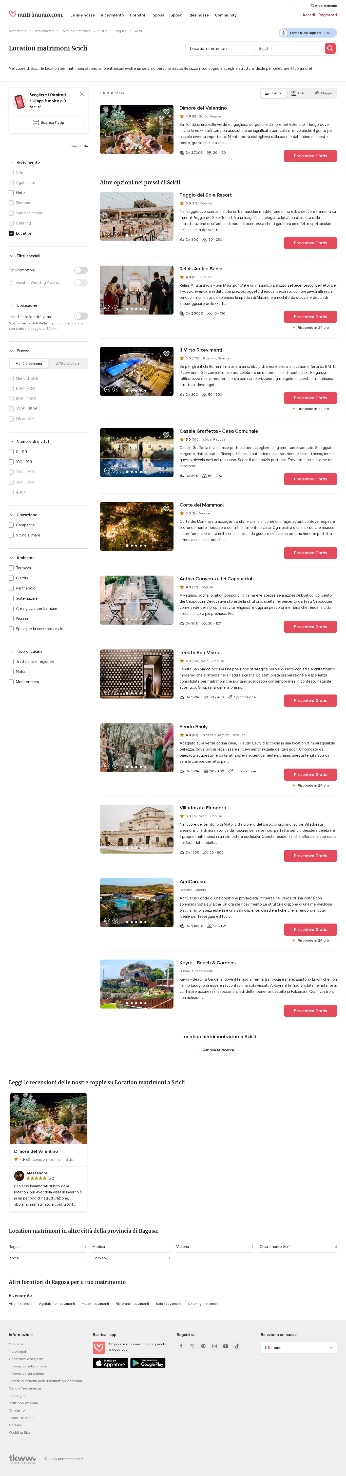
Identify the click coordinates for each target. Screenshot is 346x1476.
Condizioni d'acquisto (26, 1359)
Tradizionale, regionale (35, 661)
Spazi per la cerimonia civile (39, 628)
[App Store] (110, 1367)
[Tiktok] (236, 1346)
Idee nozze (198, 15)
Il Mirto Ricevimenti (201, 350)
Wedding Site (19, 1432)
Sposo (176, 15)
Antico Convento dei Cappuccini (216, 579)
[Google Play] (148, 1367)
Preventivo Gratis (310, 156)
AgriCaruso (192, 882)
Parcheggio (25, 588)
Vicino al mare (28, 535)
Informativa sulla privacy (28, 1366)
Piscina (22, 618)
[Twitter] (192, 1346)
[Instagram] (214, 1346)
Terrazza (23, 567)
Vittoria (182, 1246)
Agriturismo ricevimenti (57, 1303)
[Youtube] (225, 1346)
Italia (277, 1348)
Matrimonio (18, 31)
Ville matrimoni (20, 1303)
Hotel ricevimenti (95, 1303)
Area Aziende (325, 6)
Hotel (21, 192)
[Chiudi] (82, 94)
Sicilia (103, 31)
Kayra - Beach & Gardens (208, 963)
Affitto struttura (68, 363)
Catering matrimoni (203, 1303)
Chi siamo (17, 1410)
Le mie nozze (82, 15)
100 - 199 (24, 461)
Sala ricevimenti (168, 1303)
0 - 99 (21, 451)
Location (24, 233)
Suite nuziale (27, 598)
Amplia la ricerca (218, 1050)
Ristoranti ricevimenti (132, 1303)
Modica (98, 1246)
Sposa (158, 15)
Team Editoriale (21, 1418)
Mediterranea (27, 681)
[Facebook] (181, 1346)
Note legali (18, 1351)
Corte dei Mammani (202, 505)
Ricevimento (112, 15)
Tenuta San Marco (200, 653)
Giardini (22, 578)
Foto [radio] (301, 93)
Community (226, 15)
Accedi (308, 15)
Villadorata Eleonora (203, 808)
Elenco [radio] (277, 93)
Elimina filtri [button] (79, 146)
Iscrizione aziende (23, 1403)
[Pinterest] (203, 1346)
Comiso (99, 1258)
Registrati (327, 15)
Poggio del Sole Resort (206, 195)
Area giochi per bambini (36, 608)
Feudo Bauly (194, 727)
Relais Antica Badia (201, 269)
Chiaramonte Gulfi (275, 1246)
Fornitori (138, 15)
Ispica (14, 1258)
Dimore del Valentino (203, 108)
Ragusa (121, 31)
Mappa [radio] (326, 93)
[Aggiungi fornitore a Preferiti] (166, 112)
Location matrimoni (76, 31)
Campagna (25, 525)
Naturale (23, 671)
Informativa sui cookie (26, 1373)
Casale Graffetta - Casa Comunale (219, 431)
